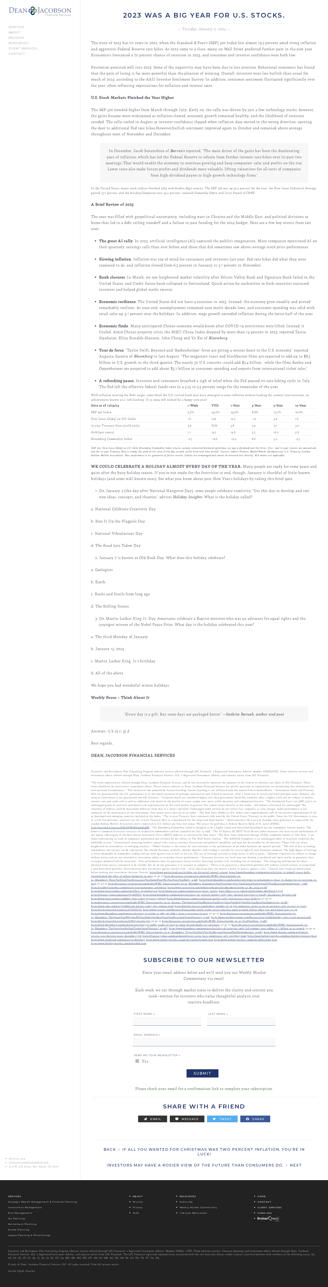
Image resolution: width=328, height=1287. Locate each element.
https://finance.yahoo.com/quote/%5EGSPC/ (116, 894)
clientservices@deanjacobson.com (29, 1162)
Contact (16, 53)
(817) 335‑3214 (17, 1158)
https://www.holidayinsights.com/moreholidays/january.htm (282, 935)
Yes (144, 1061)
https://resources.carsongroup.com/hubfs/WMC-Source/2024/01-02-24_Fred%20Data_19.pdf (214, 921)
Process (16, 37)
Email (155, 1119)
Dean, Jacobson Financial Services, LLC (43, 1264)
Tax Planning (16, 1218)
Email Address (147, 1035)
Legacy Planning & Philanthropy (29, 1235)
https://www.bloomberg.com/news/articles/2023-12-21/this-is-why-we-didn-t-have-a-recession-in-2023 (149, 913)
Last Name (218, 1014)
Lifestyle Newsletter (194, 1213)
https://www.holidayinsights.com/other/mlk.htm (118, 943)
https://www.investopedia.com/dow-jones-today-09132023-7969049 (128, 898)
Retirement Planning (22, 1224)
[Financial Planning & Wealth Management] (40, 11)
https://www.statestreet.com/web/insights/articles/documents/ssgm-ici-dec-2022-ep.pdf (217, 887)
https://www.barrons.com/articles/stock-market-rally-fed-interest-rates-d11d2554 (214, 898)
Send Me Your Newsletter (157, 1055)
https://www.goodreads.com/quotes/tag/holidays (118, 939)
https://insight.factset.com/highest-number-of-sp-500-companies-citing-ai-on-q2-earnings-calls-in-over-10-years (240, 906)
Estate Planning (18, 1229)
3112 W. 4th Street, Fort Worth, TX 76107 (34, 1166)
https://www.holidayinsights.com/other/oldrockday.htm (245, 939)
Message (190, 1119)
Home (261, 1196)
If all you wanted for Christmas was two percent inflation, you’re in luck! (204, 1151)
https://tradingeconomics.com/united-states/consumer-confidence (129, 887)
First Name (144, 1014)
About (14, 32)
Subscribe (186, 1202)
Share (258, 1119)
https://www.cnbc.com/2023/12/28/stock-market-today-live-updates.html (132, 906)
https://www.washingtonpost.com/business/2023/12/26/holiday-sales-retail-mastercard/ (261, 917)
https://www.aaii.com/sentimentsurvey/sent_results (188, 891)
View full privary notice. (105, 1264)
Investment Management (25, 1207)
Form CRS (264, 1213)
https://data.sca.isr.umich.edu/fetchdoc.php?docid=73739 (251, 891)
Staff (136, 1213)
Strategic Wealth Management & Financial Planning (42, 1202)
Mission (138, 1202)
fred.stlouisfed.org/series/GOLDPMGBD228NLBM (120, 827)
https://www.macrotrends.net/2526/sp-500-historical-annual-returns (189, 872)
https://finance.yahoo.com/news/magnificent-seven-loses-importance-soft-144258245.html (195, 935)
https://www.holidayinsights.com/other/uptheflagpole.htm (179, 939)
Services (16, 26)
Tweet (225, 1119)
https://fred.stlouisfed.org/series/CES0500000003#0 (120, 921)
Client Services (23, 48)
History (137, 1207)
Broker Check (268, 1218)
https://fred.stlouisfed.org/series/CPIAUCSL (116, 909)
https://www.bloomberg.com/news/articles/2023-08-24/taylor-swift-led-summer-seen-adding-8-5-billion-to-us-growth (237, 928)
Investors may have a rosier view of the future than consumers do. (204, 1165)
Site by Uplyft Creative (21, 1271)
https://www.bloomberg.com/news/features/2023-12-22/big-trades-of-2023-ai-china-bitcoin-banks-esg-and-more (155, 924)
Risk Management (20, 1213)
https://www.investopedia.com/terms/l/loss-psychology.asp (124, 891)
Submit (202, 1073)
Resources (18, 42)
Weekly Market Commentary (198, 1207)
